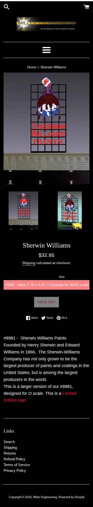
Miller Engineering (45, 497)
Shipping (28, 263)
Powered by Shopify (71, 497)
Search (9, 442)
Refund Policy (14, 459)
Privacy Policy (15, 470)
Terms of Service (17, 465)
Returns (10, 453)
